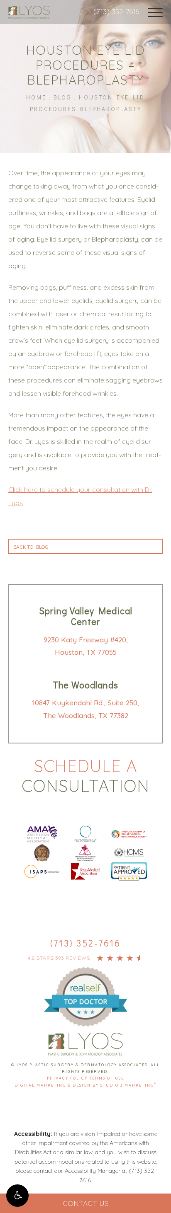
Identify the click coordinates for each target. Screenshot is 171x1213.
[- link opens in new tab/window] (85, 987)
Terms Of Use (106, 1078)
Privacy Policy (68, 1078)
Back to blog (30, 546)
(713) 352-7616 (116, 11)
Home (36, 97)
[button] (17, 1195)
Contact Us (86, 1203)
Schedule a (85, 776)
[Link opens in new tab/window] (42, 833)
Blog (63, 97)
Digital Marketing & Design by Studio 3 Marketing (85, 1085)
